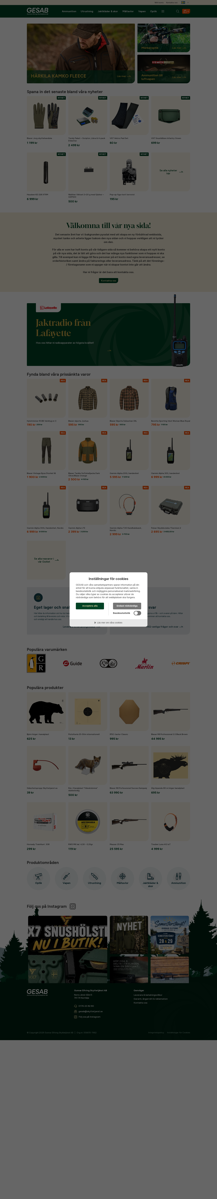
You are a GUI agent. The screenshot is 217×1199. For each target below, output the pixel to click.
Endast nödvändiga (127, 606)
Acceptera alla (90, 606)
